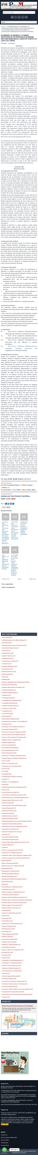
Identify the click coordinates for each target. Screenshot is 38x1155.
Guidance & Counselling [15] (10, 782)
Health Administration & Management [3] (14, 787)
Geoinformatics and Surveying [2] (12, 776)
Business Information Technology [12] (13, 687)
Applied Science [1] (7, 658)
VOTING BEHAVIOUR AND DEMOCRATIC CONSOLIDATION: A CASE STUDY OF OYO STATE (18, 1091)
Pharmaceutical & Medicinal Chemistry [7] (14, 897)
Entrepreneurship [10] (9, 745)
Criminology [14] (7, 711)
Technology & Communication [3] (12, 963)
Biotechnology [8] (7, 674)
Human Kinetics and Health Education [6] (14, 805)
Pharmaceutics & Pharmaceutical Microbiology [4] (17, 900)
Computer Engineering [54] (10, 705)
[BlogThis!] (4, 507)
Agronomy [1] (6, 650)
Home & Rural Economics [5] (10, 792)
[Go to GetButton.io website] (4, 1153)
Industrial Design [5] (8, 813)
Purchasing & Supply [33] (9, 939)
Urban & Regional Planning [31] (11, 976)
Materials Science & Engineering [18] (13, 865)
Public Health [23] (7, 936)
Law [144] (4, 847)
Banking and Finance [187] (9, 666)
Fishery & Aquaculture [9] (9, 763)
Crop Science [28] (7, 713)
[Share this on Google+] (11, 504)
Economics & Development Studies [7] (13, 726)
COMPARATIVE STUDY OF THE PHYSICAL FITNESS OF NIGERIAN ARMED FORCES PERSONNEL (24, 529)
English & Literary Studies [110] (11, 740)
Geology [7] (5, 779)
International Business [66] (10, 837)
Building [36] (6, 679)
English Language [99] (8, 742)
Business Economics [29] (9, 684)
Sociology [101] (6, 955)
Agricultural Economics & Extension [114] (14, 645)
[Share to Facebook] (8, 507)
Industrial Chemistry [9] (9, 810)
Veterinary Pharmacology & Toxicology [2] (14, 984)
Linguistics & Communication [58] (12, 852)
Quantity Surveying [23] (9, 942)
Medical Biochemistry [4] (9, 876)
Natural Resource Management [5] (12, 887)
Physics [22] (5, 915)
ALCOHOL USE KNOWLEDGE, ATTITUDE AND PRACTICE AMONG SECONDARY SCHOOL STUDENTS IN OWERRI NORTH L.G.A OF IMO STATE (5, 532)
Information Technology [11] (10, 829)
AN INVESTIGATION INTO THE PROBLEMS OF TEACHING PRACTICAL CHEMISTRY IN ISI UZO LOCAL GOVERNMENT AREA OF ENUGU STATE (18, 1096)
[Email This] (3, 507)
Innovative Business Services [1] (11, 831)
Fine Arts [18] (6, 761)
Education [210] (6, 716)
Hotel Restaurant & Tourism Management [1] (15, 797)
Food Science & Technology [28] (11, 766)
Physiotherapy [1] (7, 921)
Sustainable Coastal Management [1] (12, 960)
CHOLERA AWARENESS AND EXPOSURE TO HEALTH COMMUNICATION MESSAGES (17, 1101)
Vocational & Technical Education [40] (13, 991)
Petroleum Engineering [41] (10, 894)
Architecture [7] (7, 663)
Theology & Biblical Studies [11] (11, 968)
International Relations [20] (10, 839)
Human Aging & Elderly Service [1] (12, 800)
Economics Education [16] (9, 729)
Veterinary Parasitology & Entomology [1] (14, 981)
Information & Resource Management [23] (14, 826)
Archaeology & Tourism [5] (10, 661)
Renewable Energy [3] (8, 947)
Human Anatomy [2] (8, 803)
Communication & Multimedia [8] (11, 700)
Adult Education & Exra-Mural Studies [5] (14, 640)
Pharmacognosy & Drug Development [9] (14, 902)
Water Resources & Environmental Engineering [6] (17, 994)
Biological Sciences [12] (9, 671)
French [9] (5, 771)
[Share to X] (6, 507)
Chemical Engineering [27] (10, 692)
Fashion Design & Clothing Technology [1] (14, 758)
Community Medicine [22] (9, 703)
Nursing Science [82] (8, 889)
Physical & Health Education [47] (11, 913)
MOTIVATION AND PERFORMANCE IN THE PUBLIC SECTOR (19, 1104)
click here (27, 479)
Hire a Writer (5, 1140)
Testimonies (4, 1142)
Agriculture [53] (7, 642)
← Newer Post (5, 579)
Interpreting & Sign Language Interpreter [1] (15, 842)
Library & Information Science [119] (12, 850)
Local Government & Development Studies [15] (16, 858)
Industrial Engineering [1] (9, 816)
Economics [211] (7, 724)
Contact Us (4, 1135)
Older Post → (33, 579)
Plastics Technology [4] (9, 926)
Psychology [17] (6, 931)
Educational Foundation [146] (10, 719)
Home (3, 26)
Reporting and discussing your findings (17, 1006)
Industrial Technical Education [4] (12, 824)
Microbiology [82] (7, 881)
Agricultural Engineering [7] (10, 648)
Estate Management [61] (9, 753)
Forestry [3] (5, 768)
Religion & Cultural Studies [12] (11, 944)
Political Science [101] (8, 929)
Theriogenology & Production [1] (11, 970)
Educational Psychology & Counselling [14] (14, 721)
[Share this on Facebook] (6, 504)
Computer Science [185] (9, 708)
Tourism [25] (6, 973)
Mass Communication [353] (10, 863)
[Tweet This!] (8, 504)
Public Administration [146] (10, 934)
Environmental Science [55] (10, 750)
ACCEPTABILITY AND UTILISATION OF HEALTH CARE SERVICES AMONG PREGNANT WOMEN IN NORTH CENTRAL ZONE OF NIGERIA (14, 565)
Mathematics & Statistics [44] (10, 871)
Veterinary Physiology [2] (9, 986)
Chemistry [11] (6, 695)
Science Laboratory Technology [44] (12, 950)
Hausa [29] (5, 784)
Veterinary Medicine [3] (9, 978)
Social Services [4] (7, 952)
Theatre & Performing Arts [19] (11, 965)
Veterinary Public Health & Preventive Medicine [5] (17, 989)
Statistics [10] (6, 957)
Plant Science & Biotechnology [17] (12, 923)
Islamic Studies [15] (7, 844)
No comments (11, 43)
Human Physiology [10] (9, 808)
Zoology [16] (5, 997)
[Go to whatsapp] (4, 1149)
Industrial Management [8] (10, 818)
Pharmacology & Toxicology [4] (11, 908)
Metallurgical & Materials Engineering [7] (14, 879)
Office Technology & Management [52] (13, 892)
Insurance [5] (6, 834)
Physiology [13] (6, 918)
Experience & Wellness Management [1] (14, 755)
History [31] (5, 789)
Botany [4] (5, 677)
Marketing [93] (6, 860)
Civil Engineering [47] (8, 698)
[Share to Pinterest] (10, 507)
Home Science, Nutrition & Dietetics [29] (14, 795)
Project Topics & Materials (9, 1137)
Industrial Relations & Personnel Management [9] (16, 821)
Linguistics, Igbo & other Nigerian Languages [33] (16, 855)
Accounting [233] (7, 637)
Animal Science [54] (8, 653)
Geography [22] (6, 774)
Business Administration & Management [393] (15, 682)
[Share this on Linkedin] (13, 504)
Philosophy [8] (6, 910)
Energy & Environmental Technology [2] (14, 737)
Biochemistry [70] (7, 669)
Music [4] (4, 884)
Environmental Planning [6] (10, 747)
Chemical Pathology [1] (8, 690)
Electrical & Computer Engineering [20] (14, 732)
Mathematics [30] (7, 868)
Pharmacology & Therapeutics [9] (12, 905)
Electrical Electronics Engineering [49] (13, 734)
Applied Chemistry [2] (8, 656)
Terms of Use (5, 1145)
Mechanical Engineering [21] (10, 873)
